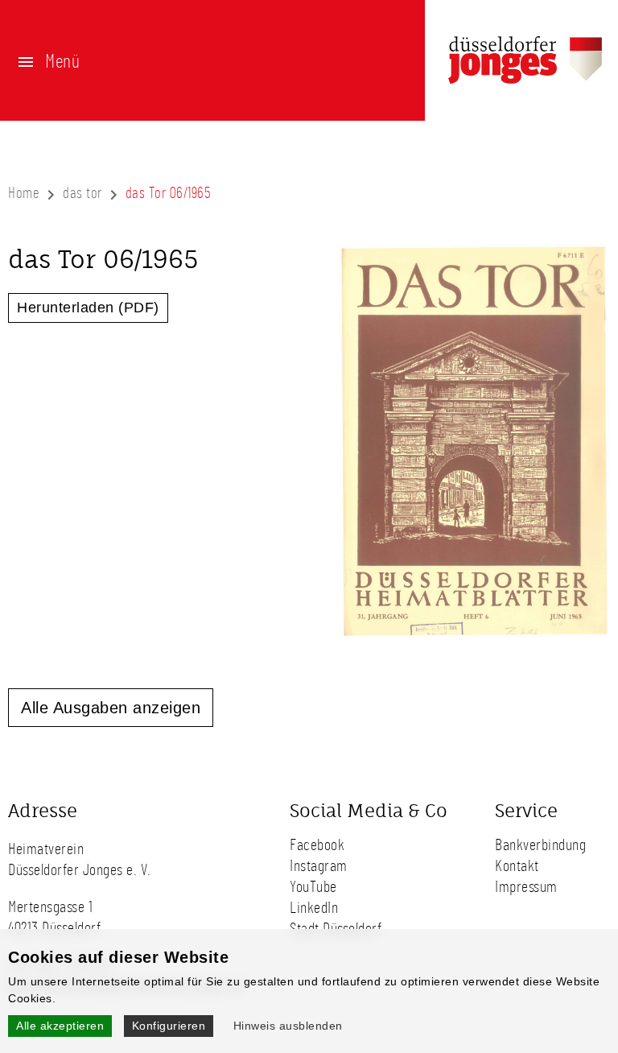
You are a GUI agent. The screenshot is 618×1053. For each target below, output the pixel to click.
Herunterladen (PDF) (88, 307)
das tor (82, 193)
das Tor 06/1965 (169, 193)
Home (23, 193)
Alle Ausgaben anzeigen (110, 707)
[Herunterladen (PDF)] (474, 637)
